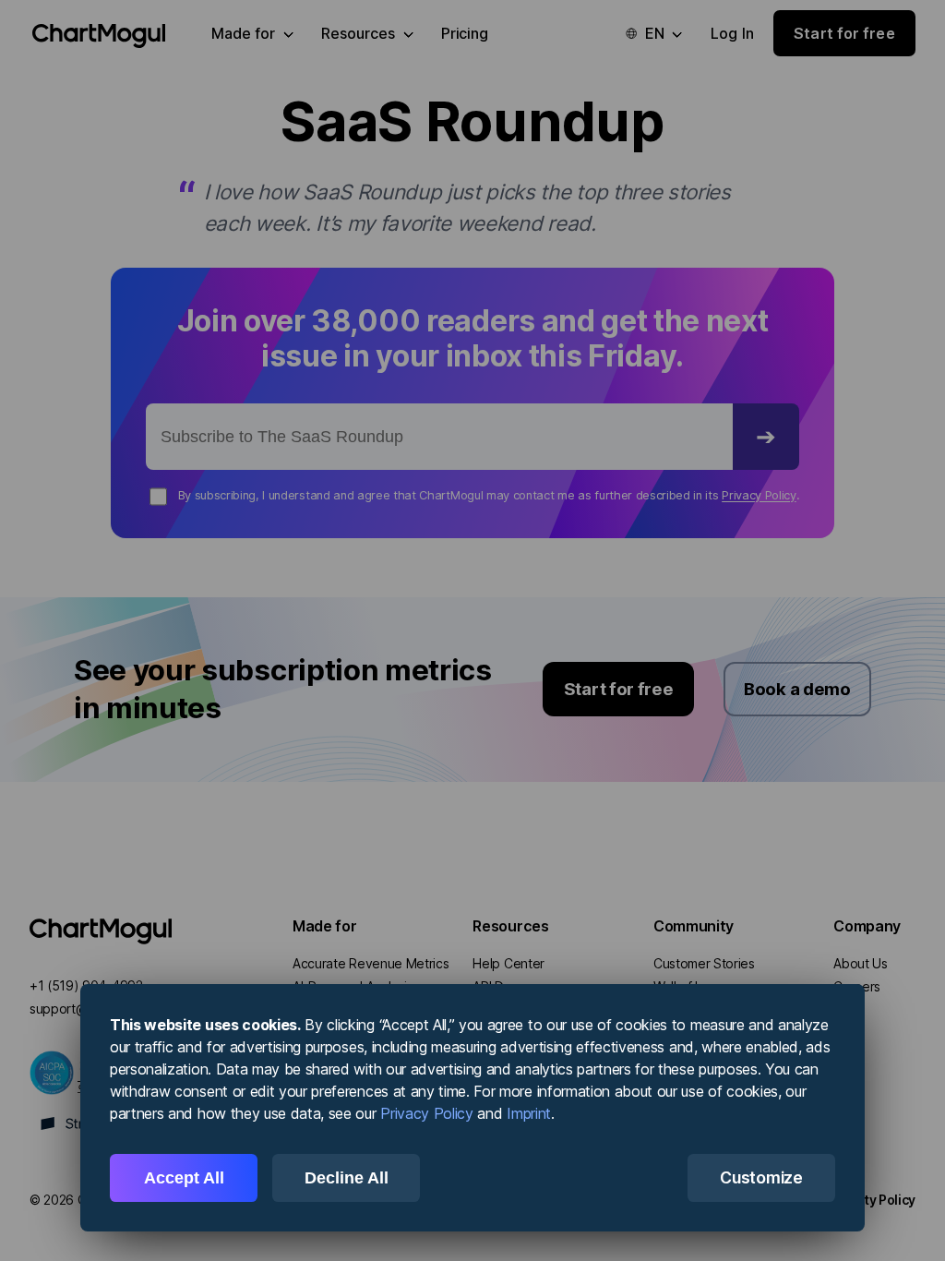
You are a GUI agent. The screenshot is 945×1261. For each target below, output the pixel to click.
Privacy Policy (759, 496)
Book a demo (797, 689)
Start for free (619, 689)
